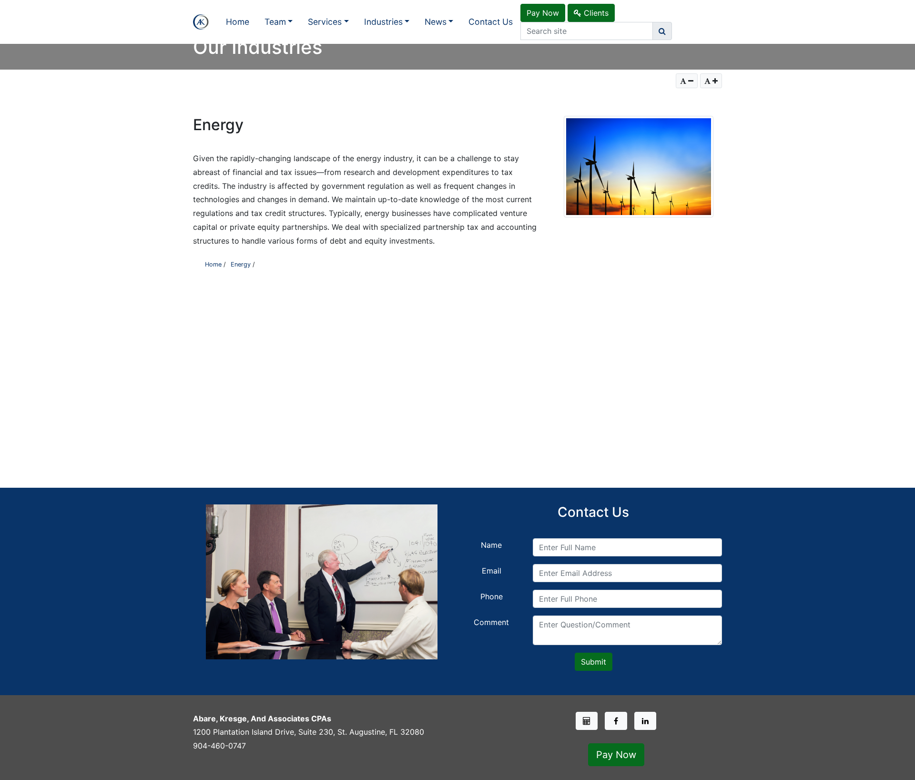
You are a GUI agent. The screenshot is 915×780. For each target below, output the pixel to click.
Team (275, 22)
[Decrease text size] (687, 80)
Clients (595, 13)
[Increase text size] (711, 80)
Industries (383, 22)
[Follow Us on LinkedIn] (645, 721)
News (436, 22)
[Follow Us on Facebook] (616, 721)
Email (491, 570)
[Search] (662, 31)
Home (237, 22)
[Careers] (587, 721)
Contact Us (490, 22)
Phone (491, 596)
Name (491, 545)
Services (325, 22)
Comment (491, 622)
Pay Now (543, 13)
